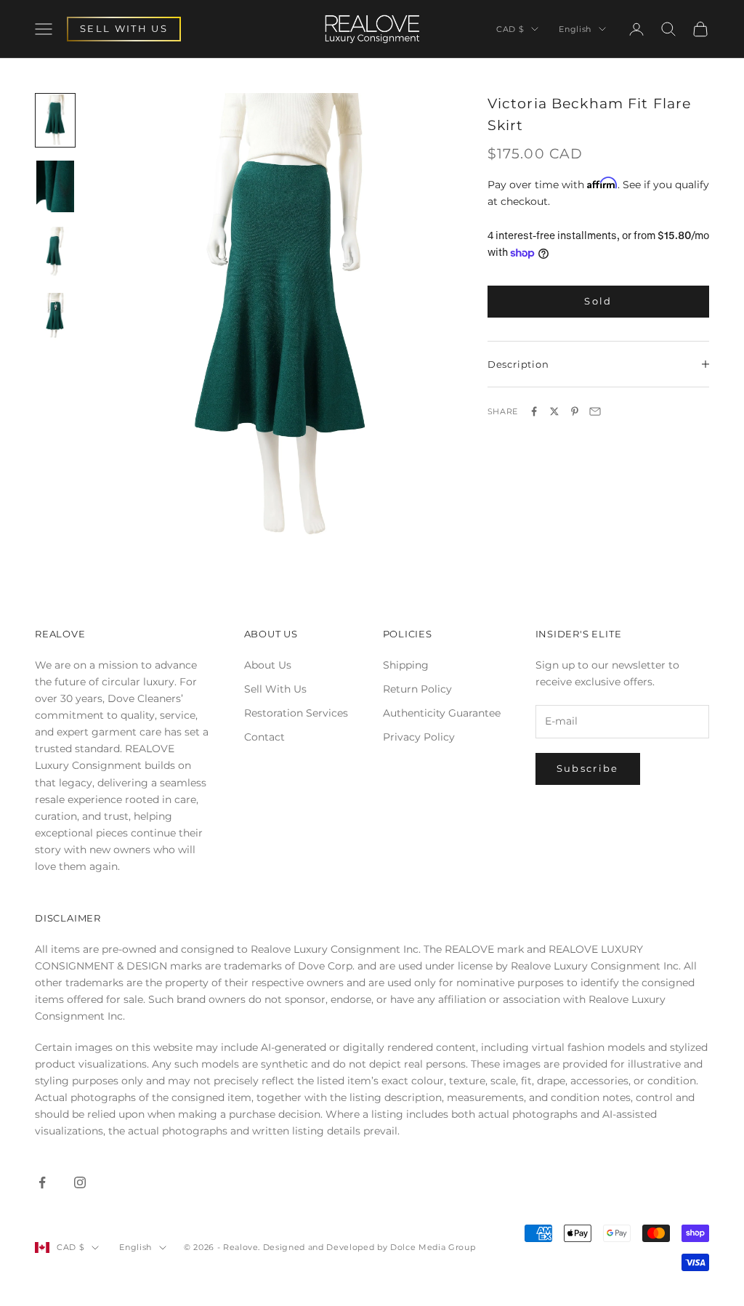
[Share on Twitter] (554, 411)
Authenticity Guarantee (442, 712)
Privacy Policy (419, 736)
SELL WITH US (124, 28)
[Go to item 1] (55, 120)
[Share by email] (595, 411)
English (575, 29)
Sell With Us (275, 689)
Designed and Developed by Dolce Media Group (369, 1247)
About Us (267, 665)
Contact (264, 736)
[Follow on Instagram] (80, 1182)
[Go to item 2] (55, 186)
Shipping (406, 665)
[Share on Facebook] (534, 411)
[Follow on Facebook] (42, 1182)
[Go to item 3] (55, 252)
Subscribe (588, 768)
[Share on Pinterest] (575, 411)
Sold (598, 301)
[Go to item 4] (55, 318)
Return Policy (417, 689)
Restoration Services (296, 712)
